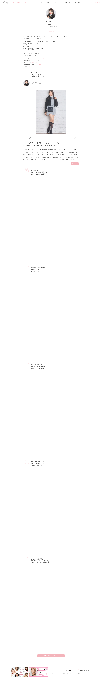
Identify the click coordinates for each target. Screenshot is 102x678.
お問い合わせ (71, 673)
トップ (41, 2)
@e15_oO (34, 62)
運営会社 (64, 673)
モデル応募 (77, 2)
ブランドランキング (58, 2)
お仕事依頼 (97, 2)
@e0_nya (38, 64)
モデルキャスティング (87, 2)
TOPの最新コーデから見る (51, 655)
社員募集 (78, 673)
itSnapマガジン (68, 2)
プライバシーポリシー (56, 673)
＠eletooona (32, 66)
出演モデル (48, 2)
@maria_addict (47, 58)
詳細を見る (75, 163)
